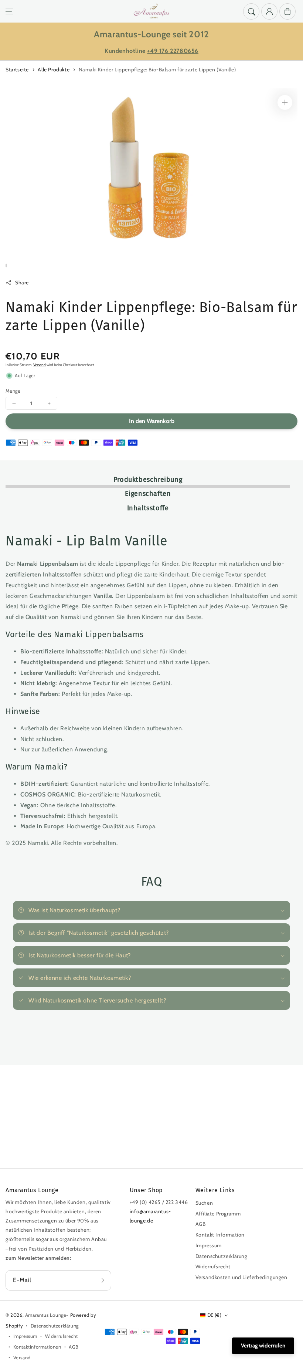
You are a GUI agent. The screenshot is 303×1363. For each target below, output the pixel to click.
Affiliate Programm (218, 1213)
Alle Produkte (53, 69)
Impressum (208, 1245)
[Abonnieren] (103, 1280)
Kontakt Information (220, 1234)
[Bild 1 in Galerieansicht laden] (6, 265)
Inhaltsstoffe (148, 508)
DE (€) (214, 1315)
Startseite (17, 69)
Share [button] (22, 282)
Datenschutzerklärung (221, 1256)
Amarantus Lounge (46, 1315)
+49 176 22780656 (172, 50)
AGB (200, 1224)
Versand (39, 364)
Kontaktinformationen (37, 1347)
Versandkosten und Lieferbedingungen (241, 1277)
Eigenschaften (148, 494)
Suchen (204, 1203)
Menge (13, 391)
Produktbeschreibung (147, 480)
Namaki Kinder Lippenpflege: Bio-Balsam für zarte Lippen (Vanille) (157, 69)
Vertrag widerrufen (263, 1345)
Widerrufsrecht (213, 1266)
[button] (9, 11)
